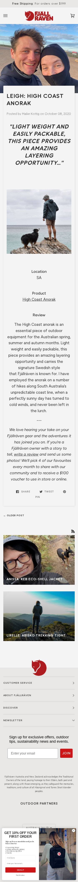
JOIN (66, 753)
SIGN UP (20, 870)
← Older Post (13, 515)
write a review (26, 454)
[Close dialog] (73, 830)
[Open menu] (9, 15)
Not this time (20, 875)
